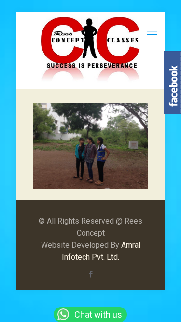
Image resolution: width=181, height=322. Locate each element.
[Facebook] (90, 274)
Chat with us (97, 314)
